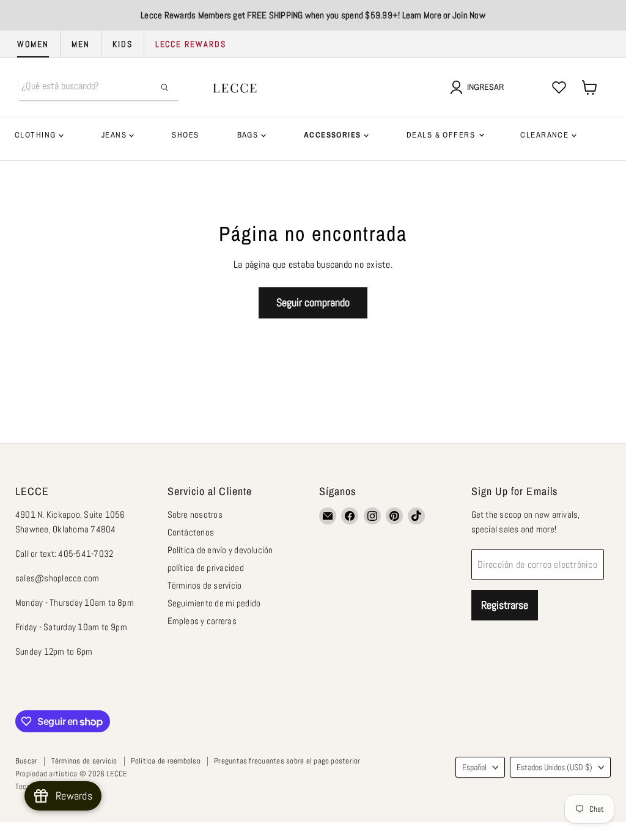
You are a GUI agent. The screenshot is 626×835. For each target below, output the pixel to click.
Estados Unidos (554, 767)
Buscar (26, 761)
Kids (122, 44)
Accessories (334, 135)
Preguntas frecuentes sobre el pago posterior (287, 761)
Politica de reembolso (166, 761)
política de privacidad (206, 567)
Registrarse (504, 605)
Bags (249, 135)
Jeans (115, 135)
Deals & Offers (442, 135)
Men (81, 44)
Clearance (545, 135)
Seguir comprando (313, 302)
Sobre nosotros (195, 514)
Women (33, 44)
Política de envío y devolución (220, 550)
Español (474, 767)
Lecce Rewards (190, 44)
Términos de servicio (205, 585)
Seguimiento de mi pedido (214, 603)
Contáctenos (191, 532)
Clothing (37, 135)
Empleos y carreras (202, 621)
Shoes (185, 135)
